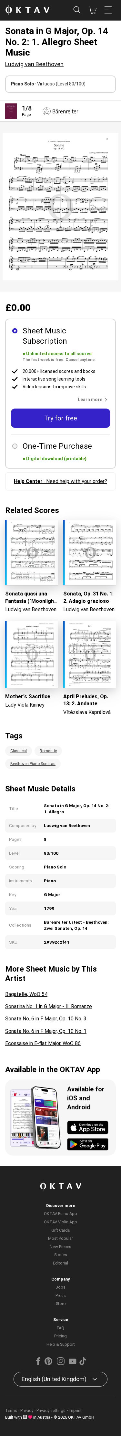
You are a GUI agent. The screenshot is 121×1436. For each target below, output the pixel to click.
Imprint (75, 1410)
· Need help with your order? (60, 481)
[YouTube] (72, 1363)
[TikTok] (83, 1363)
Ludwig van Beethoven (34, 64)
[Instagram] (60, 1363)
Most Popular (60, 1238)
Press (60, 1295)
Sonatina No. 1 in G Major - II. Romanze (48, 1006)
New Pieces (60, 1246)
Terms (11, 1410)
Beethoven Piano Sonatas (32, 764)
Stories (60, 1254)
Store (61, 1303)
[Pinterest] (48, 1363)
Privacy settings (51, 1410)
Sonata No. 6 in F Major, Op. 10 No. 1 (45, 1031)
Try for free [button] (60, 418)
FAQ (60, 1328)
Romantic (48, 751)
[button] (94, 399)
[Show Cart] (92, 10)
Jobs (60, 1287)
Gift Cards (60, 1230)
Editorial (60, 1263)
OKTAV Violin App (60, 1222)
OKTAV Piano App (60, 1213)
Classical (18, 751)
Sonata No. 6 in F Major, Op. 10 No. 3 (45, 1019)
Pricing (60, 1336)
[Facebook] (38, 1363)
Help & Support (60, 1344)
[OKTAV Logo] (27, 10)
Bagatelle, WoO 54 (26, 994)
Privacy (26, 1410)
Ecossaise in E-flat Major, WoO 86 (43, 1043)
